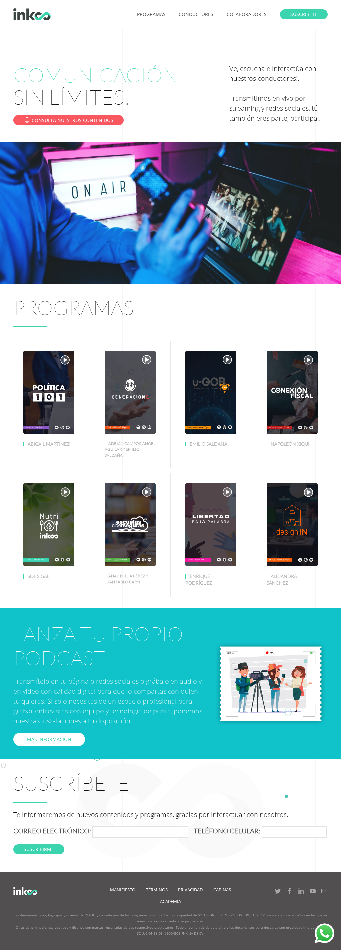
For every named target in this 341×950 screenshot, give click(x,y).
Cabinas (222, 890)
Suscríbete (303, 14)
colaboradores (247, 14)
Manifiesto (122, 890)
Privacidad (190, 890)
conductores (196, 14)
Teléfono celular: (226, 831)
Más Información (49, 739)
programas (151, 14)
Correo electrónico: (52, 831)
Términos (157, 890)
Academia (170, 901)
